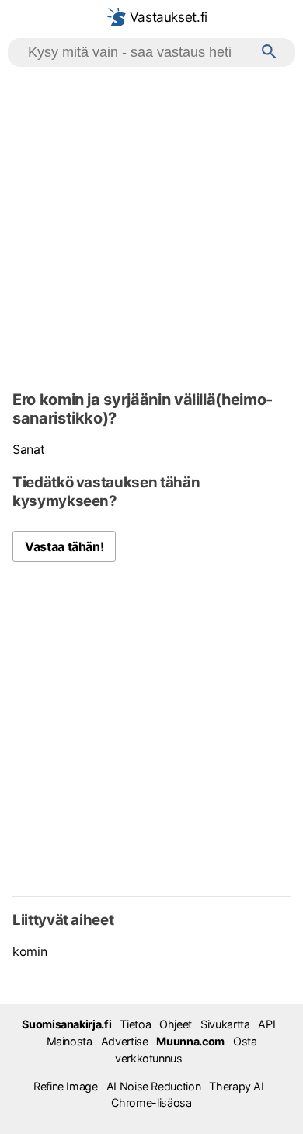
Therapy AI (236, 1086)
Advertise (124, 1041)
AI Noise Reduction (153, 1086)
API (266, 1024)
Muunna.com (190, 1041)
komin (29, 951)
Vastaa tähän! (64, 546)
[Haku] (269, 52)
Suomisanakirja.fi (66, 1024)
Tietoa (135, 1024)
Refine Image (65, 1086)
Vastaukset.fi (166, 17)
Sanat (28, 449)
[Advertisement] (151, 226)
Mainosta (69, 1041)
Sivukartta (224, 1024)
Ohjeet (175, 1024)
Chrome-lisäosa (151, 1102)
